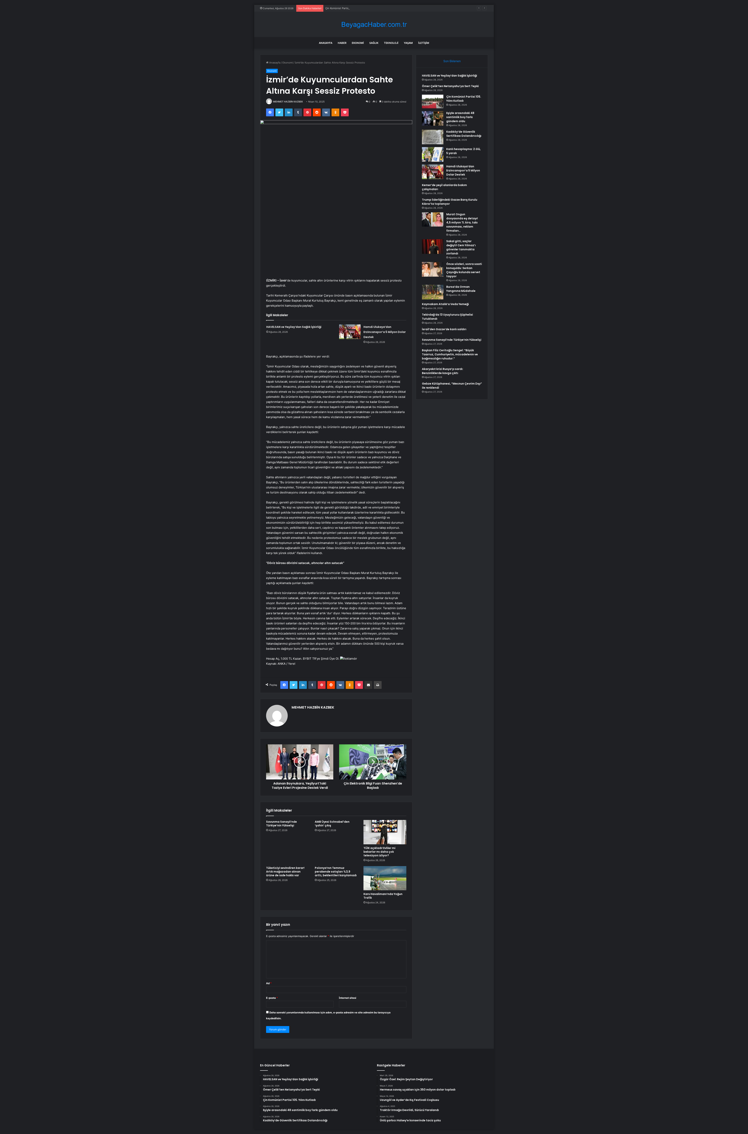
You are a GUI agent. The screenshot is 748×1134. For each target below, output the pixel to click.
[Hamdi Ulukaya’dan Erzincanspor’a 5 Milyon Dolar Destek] (350, 331)
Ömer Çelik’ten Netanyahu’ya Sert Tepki (450, 86)
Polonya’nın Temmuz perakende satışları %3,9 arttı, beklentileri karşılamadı (336, 871)
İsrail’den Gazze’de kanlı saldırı (444, 329)
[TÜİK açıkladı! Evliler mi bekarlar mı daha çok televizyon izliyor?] (384, 832)
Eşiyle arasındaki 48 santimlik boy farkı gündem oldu (460, 117)
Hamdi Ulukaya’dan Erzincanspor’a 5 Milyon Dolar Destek (384, 332)
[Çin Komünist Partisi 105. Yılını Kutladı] (432, 101)
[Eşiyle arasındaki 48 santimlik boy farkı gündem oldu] (432, 118)
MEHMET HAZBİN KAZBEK (288, 101)
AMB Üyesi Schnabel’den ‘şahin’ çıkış (332, 823)
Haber (342, 42)
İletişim (423, 42)
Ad (269, 983)
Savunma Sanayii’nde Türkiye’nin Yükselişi (281, 823)
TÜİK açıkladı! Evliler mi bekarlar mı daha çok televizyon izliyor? (379, 851)
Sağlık (373, 42)
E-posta (272, 997)
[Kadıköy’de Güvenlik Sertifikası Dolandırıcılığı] (432, 137)
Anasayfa (325, 42)
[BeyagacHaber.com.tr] (374, 24)
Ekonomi (358, 42)
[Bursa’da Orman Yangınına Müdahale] (432, 292)
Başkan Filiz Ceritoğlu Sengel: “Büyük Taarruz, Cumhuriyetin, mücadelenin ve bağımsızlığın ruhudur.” (450, 354)
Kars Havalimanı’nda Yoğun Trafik (382, 896)
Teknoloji (391, 42)
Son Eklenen (452, 61)
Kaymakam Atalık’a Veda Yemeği (445, 304)
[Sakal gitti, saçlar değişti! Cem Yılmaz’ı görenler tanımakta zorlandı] (432, 246)
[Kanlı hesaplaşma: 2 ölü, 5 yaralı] (432, 154)
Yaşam (408, 42)
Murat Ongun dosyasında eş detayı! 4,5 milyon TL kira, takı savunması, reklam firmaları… (462, 222)
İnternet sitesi (347, 997)
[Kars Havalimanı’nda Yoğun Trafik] (384, 878)
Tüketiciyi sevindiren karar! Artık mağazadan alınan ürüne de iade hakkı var (285, 871)
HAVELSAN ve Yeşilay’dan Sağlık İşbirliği (293, 327)
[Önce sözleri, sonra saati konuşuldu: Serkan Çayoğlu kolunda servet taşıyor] (432, 269)
